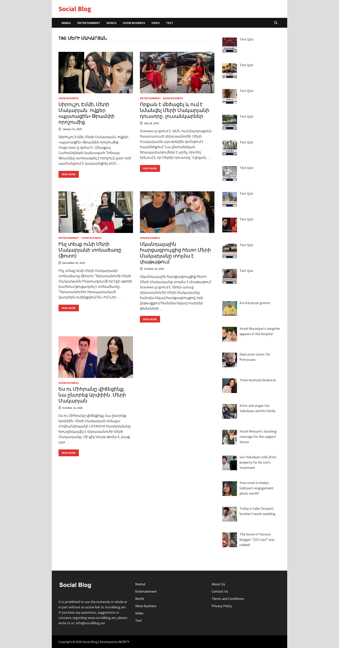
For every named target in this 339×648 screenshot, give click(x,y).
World (112, 23)
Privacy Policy (222, 606)
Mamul (66, 23)
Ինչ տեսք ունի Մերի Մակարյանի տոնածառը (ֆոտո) (89, 250)
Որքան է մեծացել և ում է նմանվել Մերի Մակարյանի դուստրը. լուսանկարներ (174, 110)
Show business (134, 23)
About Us (218, 584)
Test (169, 23)
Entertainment (88, 23)
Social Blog (74, 9)
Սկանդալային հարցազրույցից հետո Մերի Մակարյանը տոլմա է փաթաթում (175, 253)
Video (155, 23)
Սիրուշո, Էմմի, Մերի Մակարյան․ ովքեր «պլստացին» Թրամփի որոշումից (86, 113)
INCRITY (123, 642)
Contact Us (220, 591)
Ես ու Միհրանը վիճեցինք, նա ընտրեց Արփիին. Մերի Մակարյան (92, 395)
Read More (70, 174)
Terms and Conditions (228, 598)
